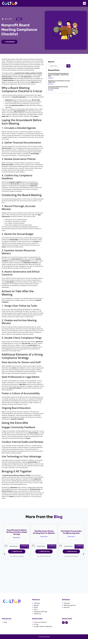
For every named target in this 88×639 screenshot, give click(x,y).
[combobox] (57, 66)
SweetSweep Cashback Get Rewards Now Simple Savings (58, 87)
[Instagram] (66, 622)
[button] (84, 3)
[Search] (68, 66)
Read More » (51, 78)
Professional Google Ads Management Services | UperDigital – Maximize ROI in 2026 (58, 75)
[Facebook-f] (63, 622)
